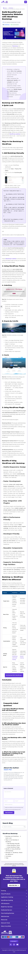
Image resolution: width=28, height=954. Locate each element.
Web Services (5, 916)
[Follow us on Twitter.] (10, 944)
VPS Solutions (5, 903)
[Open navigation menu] (25, 2)
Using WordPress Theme (13, 845)
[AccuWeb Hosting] (4, 2)
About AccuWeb (6, 926)
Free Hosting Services (7, 913)
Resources (4, 919)
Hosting (3, 890)
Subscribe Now (13, 885)
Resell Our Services (6, 906)
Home (5, 7)
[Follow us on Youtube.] (17, 944)
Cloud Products (5, 894)
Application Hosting (7, 897)
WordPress (11, 7)
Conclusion (8, 856)
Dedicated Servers (6, 910)
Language (13, 941)
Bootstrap (15, 46)
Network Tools (5, 923)
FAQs (7, 858)
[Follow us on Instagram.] (14, 944)
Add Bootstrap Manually (13, 843)
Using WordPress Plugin (13, 847)
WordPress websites (14, 134)
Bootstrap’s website (11, 258)
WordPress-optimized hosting (15, 658)
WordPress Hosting (7, 900)
